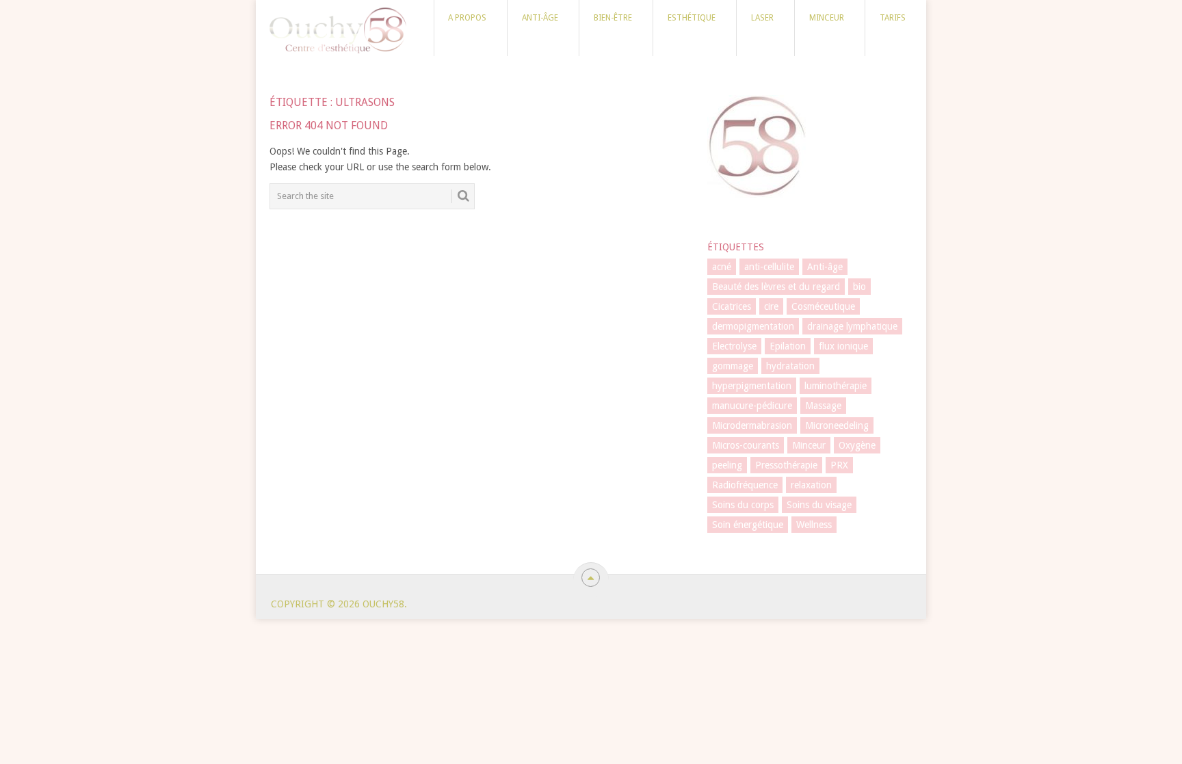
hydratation (790, 365)
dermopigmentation (753, 326)
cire (771, 306)
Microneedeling (837, 425)
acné (721, 266)
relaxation (811, 484)
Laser (762, 18)
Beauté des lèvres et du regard (776, 286)
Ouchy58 (383, 603)
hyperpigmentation (751, 385)
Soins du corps (743, 504)
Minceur (826, 18)
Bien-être (613, 18)
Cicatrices (731, 306)
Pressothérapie (786, 465)
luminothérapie (835, 385)
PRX (839, 465)
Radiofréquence (745, 484)
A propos (467, 18)
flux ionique (843, 346)
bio (859, 286)
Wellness (814, 524)
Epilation (788, 346)
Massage (823, 405)
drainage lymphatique (852, 326)
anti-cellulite (769, 266)
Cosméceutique (823, 306)
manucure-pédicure (752, 405)
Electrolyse (734, 346)
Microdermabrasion (752, 425)
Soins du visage (819, 504)
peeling (727, 465)
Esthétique (691, 18)
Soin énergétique (747, 524)
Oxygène (857, 445)
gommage (732, 365)
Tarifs (893, 18)
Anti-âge (540, 18)
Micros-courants (745, 445)
